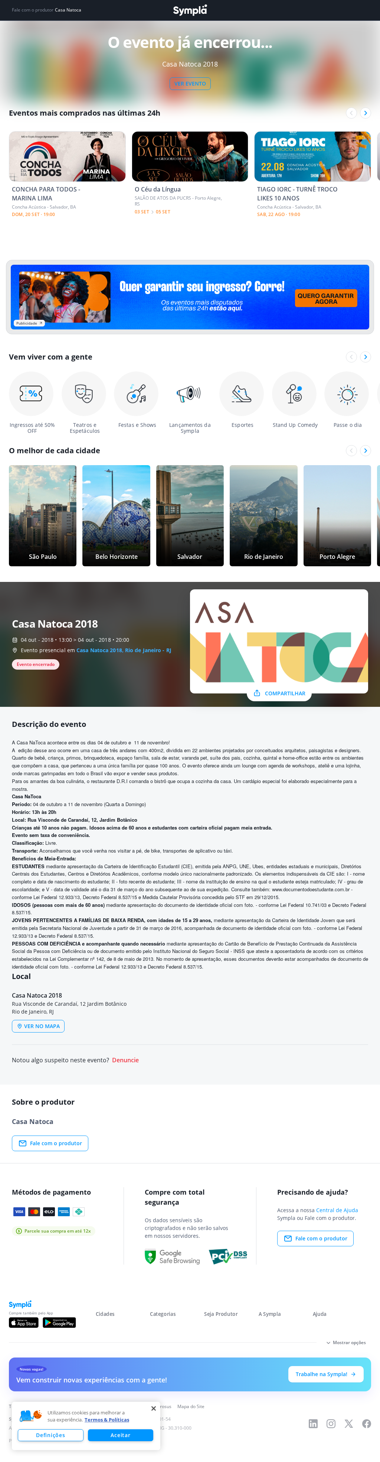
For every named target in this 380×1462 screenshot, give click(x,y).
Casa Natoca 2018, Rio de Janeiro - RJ (123, 650)
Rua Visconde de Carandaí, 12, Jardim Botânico (82, 819)
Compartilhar (285, 693)
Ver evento (190, 83)
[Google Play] (59, 1322)
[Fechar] (153, 1408)
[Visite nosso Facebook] (366, 1423)
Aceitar (120, 1435)
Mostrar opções (349, 1342)
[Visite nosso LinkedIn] (313, 1423)
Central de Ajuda (337, 1210)
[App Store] (24, 1322)
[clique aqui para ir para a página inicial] (190, 10)
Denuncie (125, 1060)
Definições (50, 1435)
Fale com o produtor (56, 1143)
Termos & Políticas (107, 1419)
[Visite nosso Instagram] (331, 1423)
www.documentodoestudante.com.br (311, 889)
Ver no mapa (42, 1026)
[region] (86, 1426)
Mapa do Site (190, 1406)
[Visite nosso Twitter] (348, 1423)
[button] (31, 1416)
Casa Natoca (68, 10)
